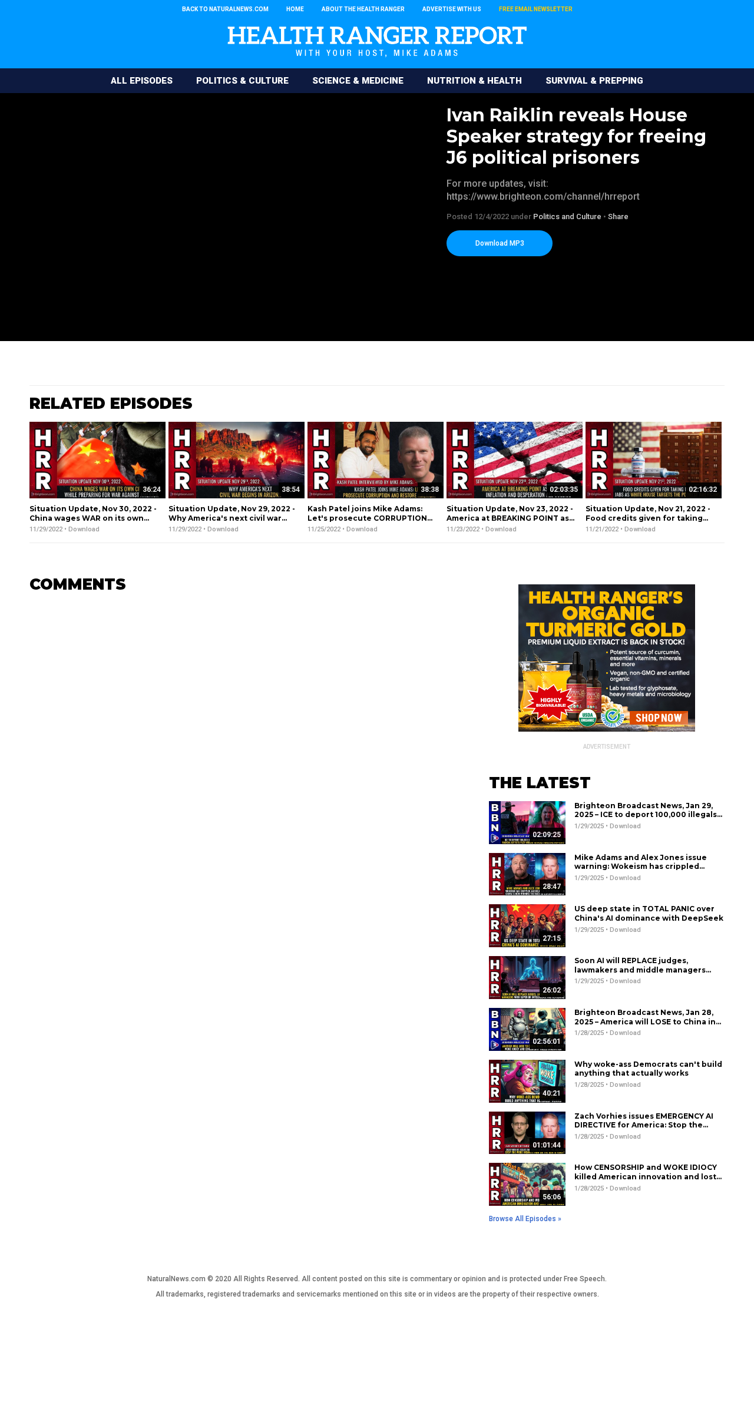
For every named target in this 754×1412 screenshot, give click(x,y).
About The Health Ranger (363, 9)
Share (618, 216)
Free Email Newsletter (536, 9)
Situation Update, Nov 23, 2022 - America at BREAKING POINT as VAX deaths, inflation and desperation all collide (510, 522)
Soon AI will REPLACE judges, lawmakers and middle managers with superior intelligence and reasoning (640, 974)
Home (295, 9)
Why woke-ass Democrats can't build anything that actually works (648, 1069)
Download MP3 (499, 243)
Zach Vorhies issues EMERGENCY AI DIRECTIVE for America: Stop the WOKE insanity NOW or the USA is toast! (643, 1130)
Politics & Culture (242, 80)
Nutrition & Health (474, 80)
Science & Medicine (358, 80)
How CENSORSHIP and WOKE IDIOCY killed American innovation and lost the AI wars (645, 1176)
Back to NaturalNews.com (225, 9)
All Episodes (142, 80)
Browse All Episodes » (525, 1219)
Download (84, 529)
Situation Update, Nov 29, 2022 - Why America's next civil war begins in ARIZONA (231, 517)
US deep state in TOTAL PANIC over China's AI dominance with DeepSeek (648, 913)
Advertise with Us (451, 9)
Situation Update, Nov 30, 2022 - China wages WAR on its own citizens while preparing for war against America (93, 522)
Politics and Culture (567, 216)
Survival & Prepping (594, 80)
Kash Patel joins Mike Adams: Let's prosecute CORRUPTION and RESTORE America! (367, 517)
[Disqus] (241, 750)
